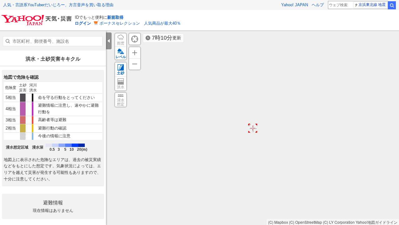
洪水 (120, 87)
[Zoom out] (134, 64)
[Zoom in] (134, 52)
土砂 (120, 73)
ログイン (83, 23)
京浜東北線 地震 (372, 4)
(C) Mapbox (278, 222)
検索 (392, 5)
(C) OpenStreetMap (305, 222)
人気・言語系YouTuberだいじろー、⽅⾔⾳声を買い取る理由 (58, 4)
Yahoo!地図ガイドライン (376, 222)
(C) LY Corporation (339, 222)
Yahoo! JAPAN (294, 4)
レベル (121, 57)
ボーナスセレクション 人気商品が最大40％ (140, 23)
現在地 (134, 39)
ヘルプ (318, 4)
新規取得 (115, 17)
